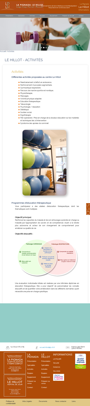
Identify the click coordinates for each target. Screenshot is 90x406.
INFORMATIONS (62, 354)
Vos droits (56, 371)
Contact (81, 15)
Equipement (53, 15)
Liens (74, 401)
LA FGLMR (57, 359)
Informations (84, 10)
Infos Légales (27, 401)
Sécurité (56, 363)
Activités (32, 15)
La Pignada (84, 4)
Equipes (42, 15)
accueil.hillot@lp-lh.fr (47, 347)
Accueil (3, 51)
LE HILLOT (45, 355)
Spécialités (21, 15)
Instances (56, 367)
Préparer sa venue (68, 15)
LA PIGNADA (33, 355)
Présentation (9, 15)
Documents (43, 401)
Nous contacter (60, 401)
